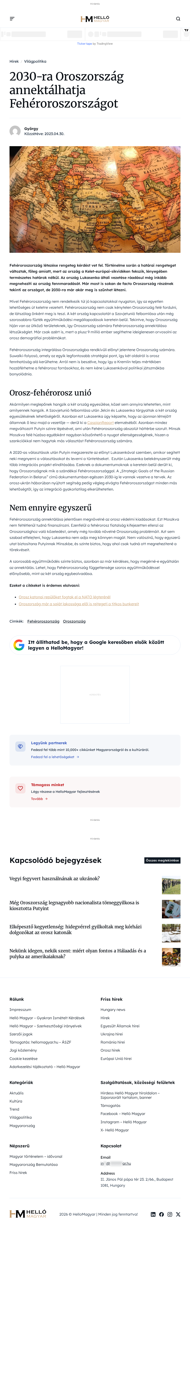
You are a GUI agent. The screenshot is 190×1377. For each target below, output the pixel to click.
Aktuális (17, 1093)
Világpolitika (21, 1117)
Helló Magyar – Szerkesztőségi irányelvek (46, 1026)
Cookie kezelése (24, 1058)
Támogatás (110, 1105)
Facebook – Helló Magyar (123, 1113)
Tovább (37, 798)
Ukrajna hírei (112, 1034)
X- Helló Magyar (115, 1130)
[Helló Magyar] (95, 18)
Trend (14, 1109)
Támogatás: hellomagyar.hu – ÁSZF (40, 1042)
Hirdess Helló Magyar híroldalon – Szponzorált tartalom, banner (130, 1095)
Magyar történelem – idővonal (36, 1156)
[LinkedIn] (153, 1214)
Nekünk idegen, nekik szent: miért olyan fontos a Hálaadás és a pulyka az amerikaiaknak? (78, 953)
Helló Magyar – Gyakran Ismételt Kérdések (47, 1018)
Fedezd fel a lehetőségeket (52, 757)
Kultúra (16, 1101)
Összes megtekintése (162, 860)
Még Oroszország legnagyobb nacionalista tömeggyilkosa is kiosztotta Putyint (74, 905)
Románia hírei (113, 1042)
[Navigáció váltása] (12, 19)
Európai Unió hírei (116, 1058)
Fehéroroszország (43, 621)
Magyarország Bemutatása (34, 1164)
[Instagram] (170, 1214)
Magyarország (22, 1125)
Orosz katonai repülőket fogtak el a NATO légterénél (65, 597)
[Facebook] (161, 1214)
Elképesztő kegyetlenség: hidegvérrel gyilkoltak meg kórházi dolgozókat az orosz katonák (76, 929)
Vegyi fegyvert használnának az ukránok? (55, 878)
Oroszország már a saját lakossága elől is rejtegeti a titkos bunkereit (79, 604)
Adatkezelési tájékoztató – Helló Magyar (45, 1066)
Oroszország (74, 621)
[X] (178, 1214)
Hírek (105, 1018)
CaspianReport (100, 422)
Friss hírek (18, 1172)
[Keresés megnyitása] (178, 18)
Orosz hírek (110, 1050)
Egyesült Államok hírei (120, 1026)
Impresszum (20, 1009)
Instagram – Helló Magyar (124, 1122)
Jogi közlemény (23, 1050)
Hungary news (113, 1009)
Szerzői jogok (21, 1034)
